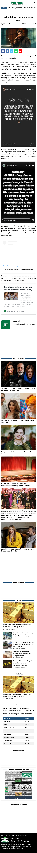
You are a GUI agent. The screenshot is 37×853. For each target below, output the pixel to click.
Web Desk (6, 24)
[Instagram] (11, 841)
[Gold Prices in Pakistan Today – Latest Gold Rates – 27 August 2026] (18, 684)
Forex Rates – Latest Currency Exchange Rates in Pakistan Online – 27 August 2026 (23, 635)
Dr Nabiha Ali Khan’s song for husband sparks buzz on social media (17, 550)
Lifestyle (32, 13)
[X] (11, 51)
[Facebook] (3, 51)
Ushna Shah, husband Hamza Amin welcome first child (17, 421)
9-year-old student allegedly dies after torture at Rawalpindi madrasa (23, 663)
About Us (4, 835)
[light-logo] (18, 3)
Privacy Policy (22, 835)
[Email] (20, 51)
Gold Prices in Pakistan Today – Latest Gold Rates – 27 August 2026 (17, 626)
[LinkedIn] (7, 51)
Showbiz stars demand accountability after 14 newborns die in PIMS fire (18, 389)
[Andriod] (25, 841)
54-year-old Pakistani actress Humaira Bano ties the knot (17, 453)
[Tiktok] (15, 841)
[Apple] (28, 841)
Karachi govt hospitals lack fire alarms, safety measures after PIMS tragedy (23, 644)
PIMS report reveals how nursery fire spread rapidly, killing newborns (22, 654)
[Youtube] (8, 841)
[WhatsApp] (16, 51)
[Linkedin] (21, 841)
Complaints (5, 838)
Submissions (15, 838)
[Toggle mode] (32, 3)
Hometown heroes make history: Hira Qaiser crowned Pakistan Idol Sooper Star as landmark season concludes (17, 517)
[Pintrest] (18, 841)
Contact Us (13, 835)
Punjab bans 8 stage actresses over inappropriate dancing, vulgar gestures (15, 485)
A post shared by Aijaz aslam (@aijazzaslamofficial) (18, 269)
